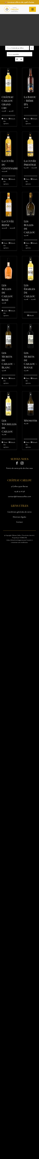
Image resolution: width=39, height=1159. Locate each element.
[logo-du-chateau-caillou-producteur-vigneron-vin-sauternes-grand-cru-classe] (11, 7)
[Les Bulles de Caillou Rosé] (8, 268)
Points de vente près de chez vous (19, 468)
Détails (12, 119)
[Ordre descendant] (32, 48)
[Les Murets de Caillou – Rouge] (30, 336)
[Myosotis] (30, 404)
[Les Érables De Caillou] (30, 268)
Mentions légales (19, 517)
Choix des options (5, 121)
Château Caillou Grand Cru (8, 102)
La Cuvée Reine (8, 223)
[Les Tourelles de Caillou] (8, 404)
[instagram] (22, 463)
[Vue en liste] (21, 59)
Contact (19, 522)
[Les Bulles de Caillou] (30, 204)
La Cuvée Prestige (30, 162)
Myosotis (30, 420)
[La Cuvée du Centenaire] (8, 144)
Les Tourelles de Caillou (9, 426)
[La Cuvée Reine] (8, 204)
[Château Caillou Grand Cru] (8, 80)
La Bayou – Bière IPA (30, 100)
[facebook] (16, 463)
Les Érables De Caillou (29, 290)
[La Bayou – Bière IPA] (30, 80)
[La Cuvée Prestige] (30, 144)
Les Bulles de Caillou (29, 226)
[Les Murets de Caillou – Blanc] (8, 336)
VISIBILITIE (23, 538)
